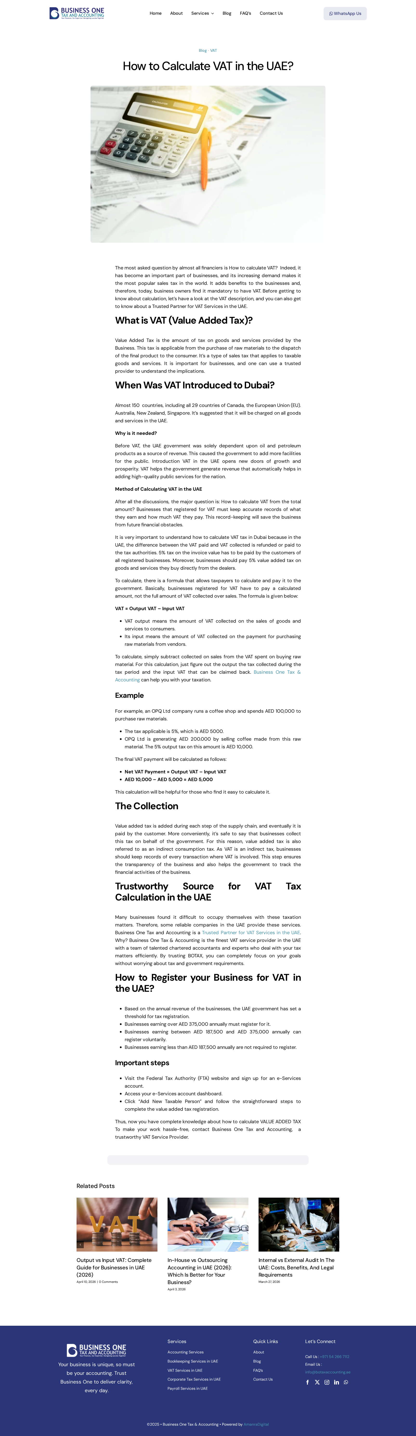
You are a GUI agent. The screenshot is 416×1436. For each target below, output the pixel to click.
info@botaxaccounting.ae (328, 1372)
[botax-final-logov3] (77, 9)
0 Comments (108, 1282)
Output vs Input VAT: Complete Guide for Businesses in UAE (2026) (114, 1268)
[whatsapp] (346, 1382)
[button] (80, 1244)
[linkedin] (336, 1382)
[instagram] (327, 1382)
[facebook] (307, 1382)
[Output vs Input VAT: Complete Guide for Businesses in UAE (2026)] (117, 1225)
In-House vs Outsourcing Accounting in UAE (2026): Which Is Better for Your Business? (199, 1271)
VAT (213, 50)
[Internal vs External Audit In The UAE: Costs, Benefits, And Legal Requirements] (299, 1225)
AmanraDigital (256, 1424)
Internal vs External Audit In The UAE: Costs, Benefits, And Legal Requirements (297, 1268)
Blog (203, 50)
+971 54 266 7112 (334, 1356)
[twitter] (317, 1382)
